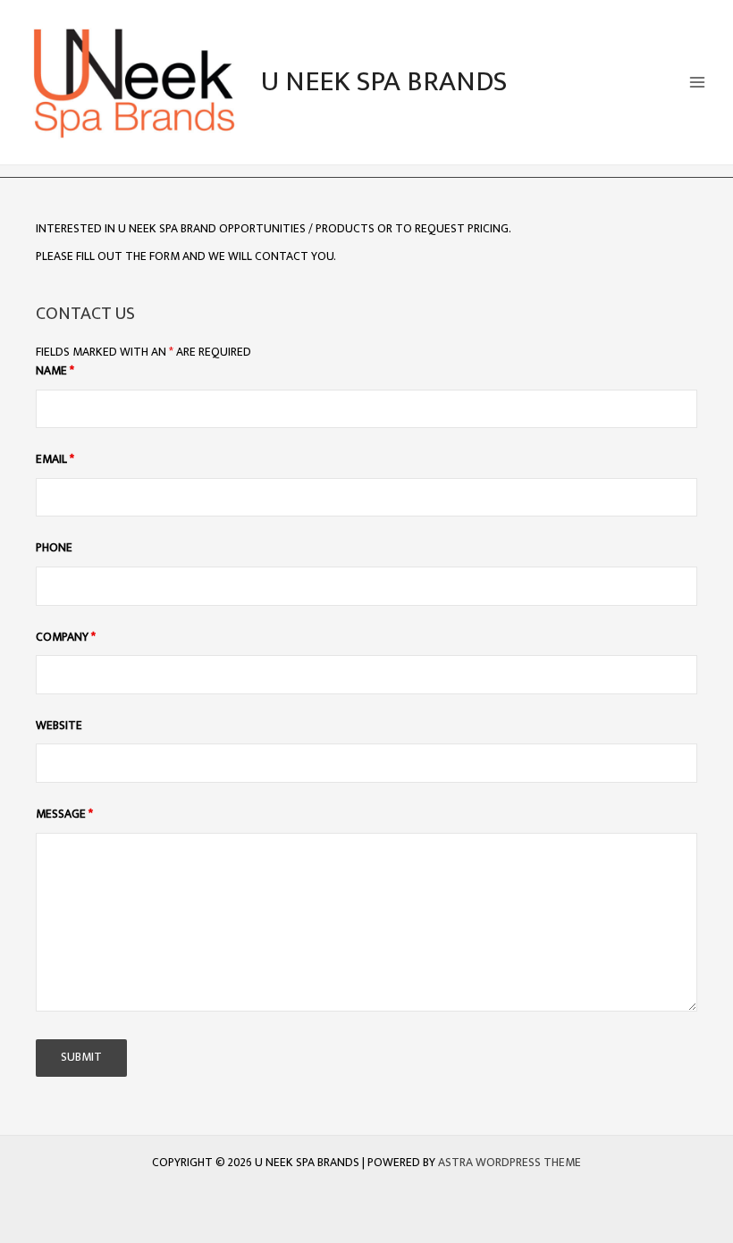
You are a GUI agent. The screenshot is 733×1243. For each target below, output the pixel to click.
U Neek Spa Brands (384, 81)
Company (66, 637)
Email (55, 459)
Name (55, 371)
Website (59, 725)
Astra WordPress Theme (509, 1162)
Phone (54, 548)
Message (64, 814)
